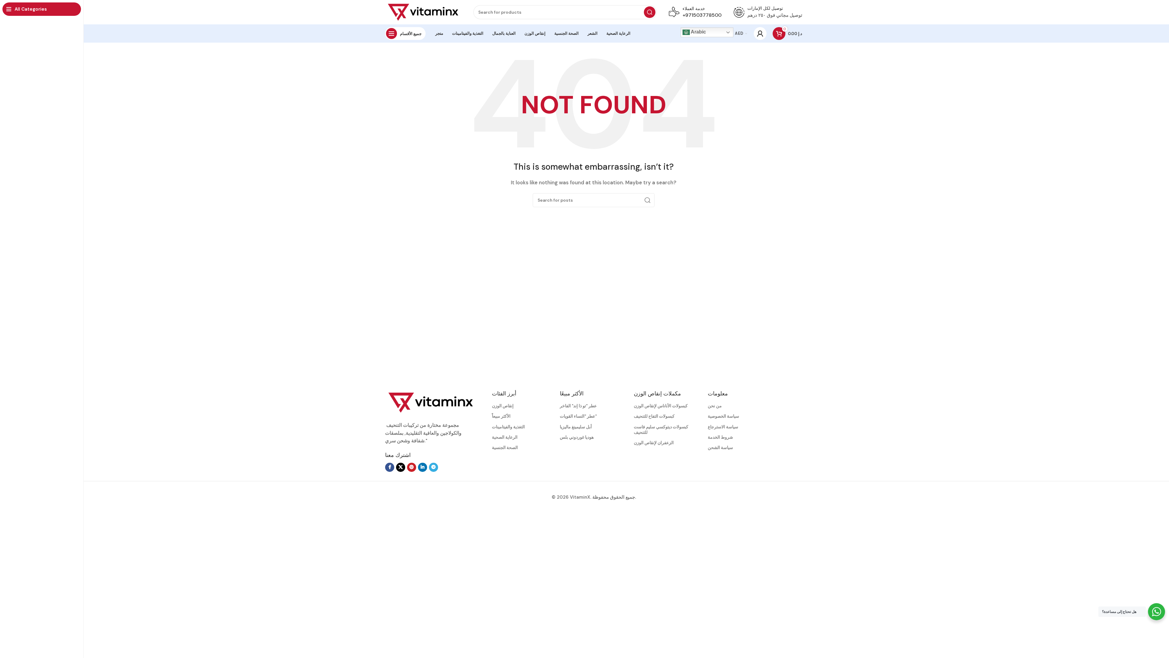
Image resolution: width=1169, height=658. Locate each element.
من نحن (715, 406)
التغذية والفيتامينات (508, 427)
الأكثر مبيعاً (501, 416)
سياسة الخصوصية (723, 416)
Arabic (698, 31)
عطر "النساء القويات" (578, 416)
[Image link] (430, 402)
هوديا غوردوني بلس (577, 437)
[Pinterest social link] (411, 467)
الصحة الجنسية (505, 447)
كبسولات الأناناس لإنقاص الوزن (661, 406)
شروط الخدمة (720, 437)
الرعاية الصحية (505, 437)
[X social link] (400, 467)
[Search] (649, 12)
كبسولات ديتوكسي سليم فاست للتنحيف (661, 429)
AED (739, 33)
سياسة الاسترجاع (723, 427)
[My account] (760, 33)
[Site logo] (423, 12)
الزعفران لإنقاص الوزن (654, 442)
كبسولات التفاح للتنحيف (654, 416)
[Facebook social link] (389, 467)
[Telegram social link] (433, 467)
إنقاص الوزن (503, 406)
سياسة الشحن (720, 447)
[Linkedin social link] (422, 467)
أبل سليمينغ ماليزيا (576, 427)
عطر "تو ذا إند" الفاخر (578, 406)
